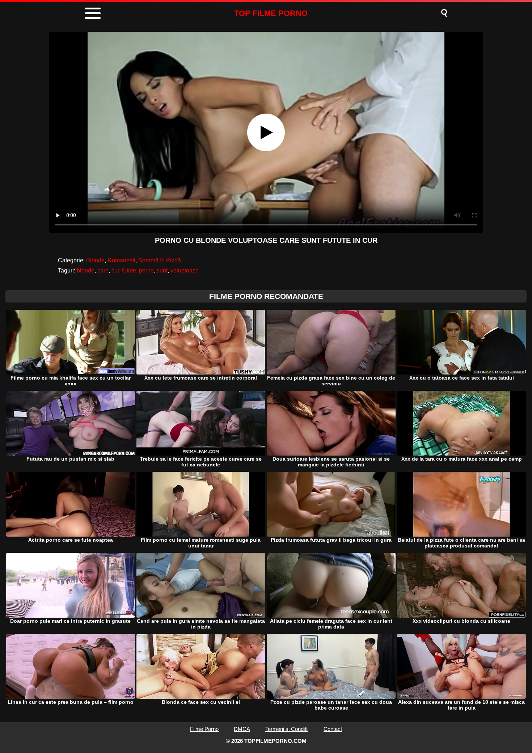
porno (146, 270)
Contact (333, 729)
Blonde (95, 260)
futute (129, 270)
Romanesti (121, 260)
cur (115, 270)
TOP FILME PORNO (271, 13)
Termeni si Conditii (286, 729)
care (103, 270)
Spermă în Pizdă (159, 260)
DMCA (242, 729)
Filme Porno (204, 729)
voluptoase (184, 270)
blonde (85, 270)
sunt (162, 270)
